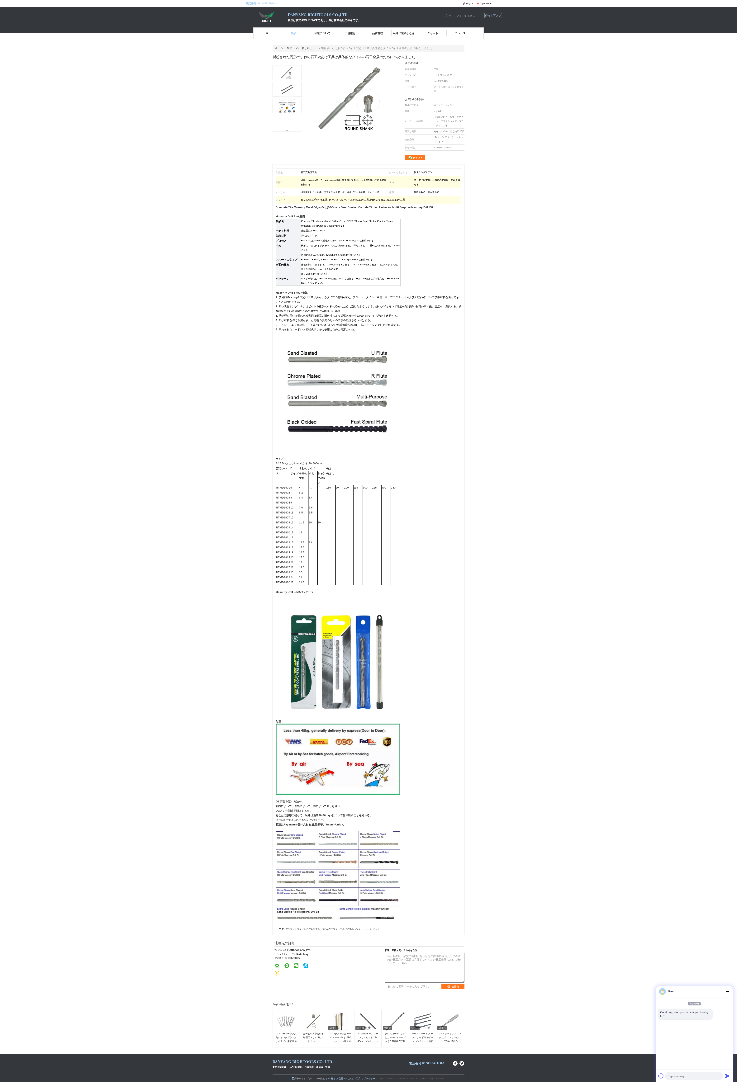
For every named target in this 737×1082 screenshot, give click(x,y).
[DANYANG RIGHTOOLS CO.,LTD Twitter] (461, 1063)
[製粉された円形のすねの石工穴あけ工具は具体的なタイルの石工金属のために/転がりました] (287, 72)
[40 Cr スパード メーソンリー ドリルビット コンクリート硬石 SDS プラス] (422, 1021)
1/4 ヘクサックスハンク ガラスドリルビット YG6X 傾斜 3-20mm (450, 1039)
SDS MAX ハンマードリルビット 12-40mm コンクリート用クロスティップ (368, 1039)
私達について (322, 33)
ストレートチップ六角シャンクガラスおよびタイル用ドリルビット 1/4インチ (286, 1039)
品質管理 (377, 33)
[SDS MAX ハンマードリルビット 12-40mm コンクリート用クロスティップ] (367, 1021)
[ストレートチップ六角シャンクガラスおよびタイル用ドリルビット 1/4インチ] (286, 1021)
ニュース (460, 33)
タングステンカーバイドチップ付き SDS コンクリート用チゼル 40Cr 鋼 (340, 1039)
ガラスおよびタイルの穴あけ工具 (302, 929)
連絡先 (455, 986)
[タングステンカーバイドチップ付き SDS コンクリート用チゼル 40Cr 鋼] (340, 1021)
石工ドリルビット (307, 48)
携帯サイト (300, 1078)
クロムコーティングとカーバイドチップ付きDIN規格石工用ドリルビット (395, 1039)
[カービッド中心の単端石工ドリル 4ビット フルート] (313, 1021)
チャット (468, 3)
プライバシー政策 (315, 1078)
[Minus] (727, 991)
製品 (293, 33)
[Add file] (661, 1076)
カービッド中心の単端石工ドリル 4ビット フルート (313, 1037)
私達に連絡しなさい (405, 33)
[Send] (727, 1076)
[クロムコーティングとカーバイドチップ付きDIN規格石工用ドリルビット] (395, 1021)
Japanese (484, 3)
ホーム (279, 48)
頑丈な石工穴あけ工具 (333, 929)
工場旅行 (350, 33)
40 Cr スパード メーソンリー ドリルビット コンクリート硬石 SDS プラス (422, 1039)
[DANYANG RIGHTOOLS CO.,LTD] (267, 17)
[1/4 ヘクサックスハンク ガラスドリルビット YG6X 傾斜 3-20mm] (449, 1021)
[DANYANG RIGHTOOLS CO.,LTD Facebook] (455, 1063)
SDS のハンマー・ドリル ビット (363, 929)
